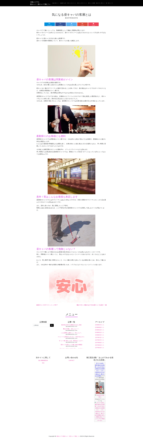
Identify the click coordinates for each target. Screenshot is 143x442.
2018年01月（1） (99, 335)
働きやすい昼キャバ (100, 3)
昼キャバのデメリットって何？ (48, 305)
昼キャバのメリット (71, 3)
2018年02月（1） (100, 332)
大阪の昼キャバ (55, 3)
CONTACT (71, 360)
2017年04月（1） (100, 347)
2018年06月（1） (100, 327)
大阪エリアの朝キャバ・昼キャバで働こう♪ (40, 3)
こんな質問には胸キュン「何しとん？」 (71, 333)
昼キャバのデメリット (82, 3)
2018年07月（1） (100, 325)
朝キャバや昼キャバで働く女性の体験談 (71, 344)
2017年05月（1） (100, 345)
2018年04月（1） (100, 330)
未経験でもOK (63, 3)
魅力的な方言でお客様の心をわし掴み (71, 325)
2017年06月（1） (100, 342)
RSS (43, 363)
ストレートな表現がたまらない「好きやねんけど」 (71, 336)
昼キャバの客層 (91, 3)
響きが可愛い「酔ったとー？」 (71, 329)
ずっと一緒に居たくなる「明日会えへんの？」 (71, 340)
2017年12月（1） (99, 337)
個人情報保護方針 (43, 360)
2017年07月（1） (99, 340)
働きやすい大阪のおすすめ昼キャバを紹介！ (91, 305)
